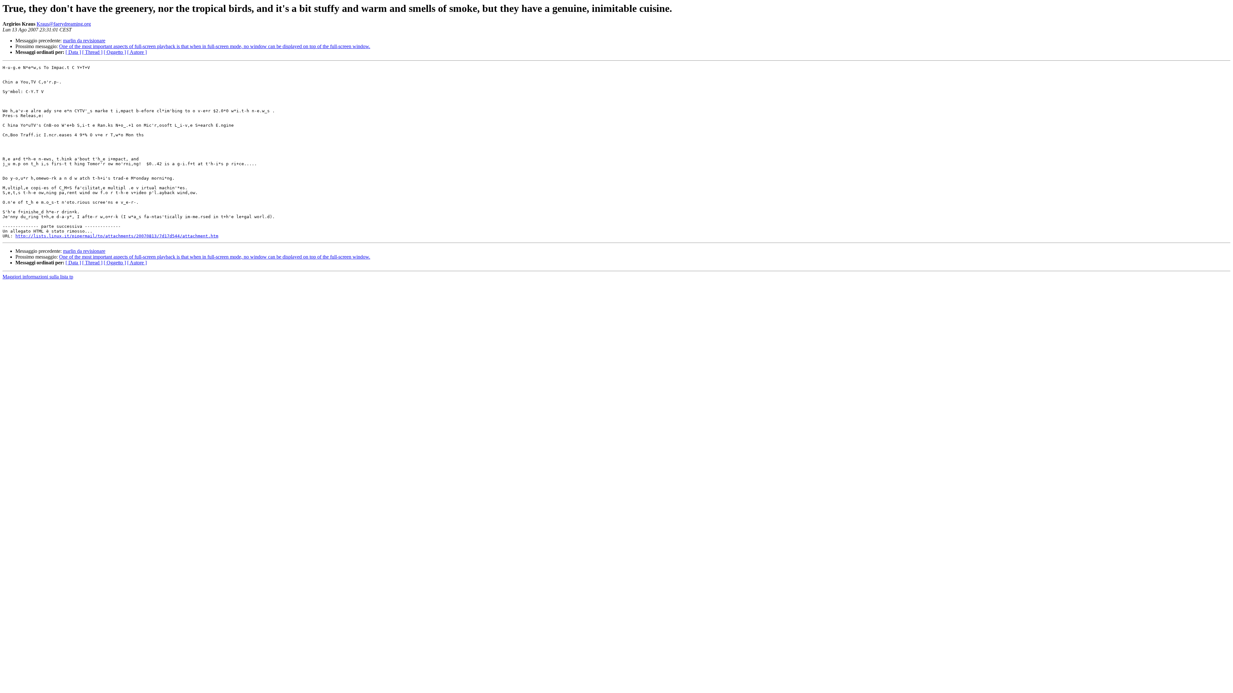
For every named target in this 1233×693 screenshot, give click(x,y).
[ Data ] (73, 52)
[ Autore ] (137, 52)
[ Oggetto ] (115, 52)
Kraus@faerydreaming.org (64, 24)
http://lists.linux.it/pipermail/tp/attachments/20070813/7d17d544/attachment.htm (116, 236)
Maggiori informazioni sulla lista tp (38, 276)
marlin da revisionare (84, 40)
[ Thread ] (92, 52)
